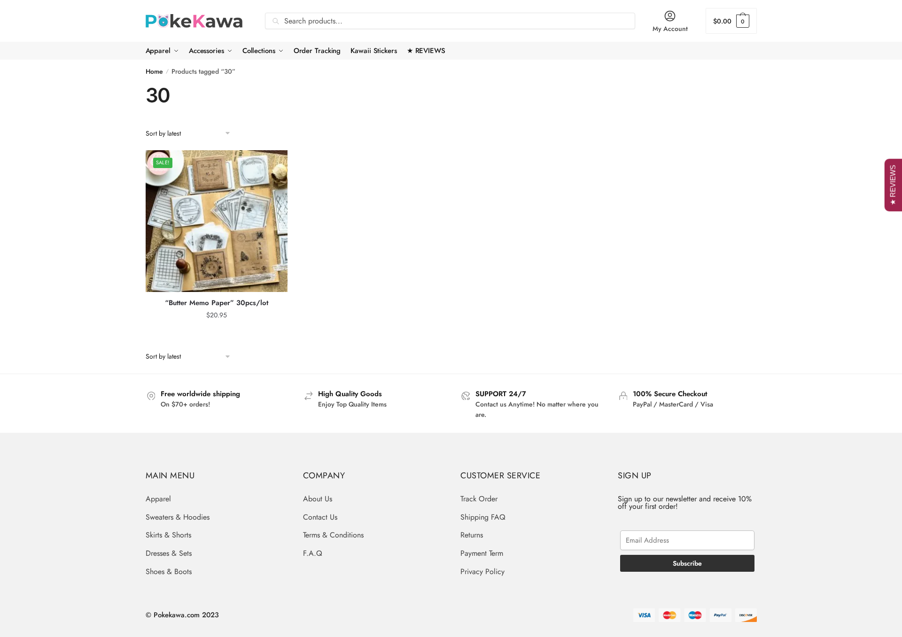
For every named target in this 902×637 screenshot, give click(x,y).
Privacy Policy (482, 571)
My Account (670, 28)
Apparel (158, 498)
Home (154, 71)
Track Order (479, 498)
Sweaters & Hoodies (178, 517)
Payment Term (481, 553)
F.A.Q (312, 553)
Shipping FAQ (482, 517)
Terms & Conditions (333, 535)
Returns (471, 535)
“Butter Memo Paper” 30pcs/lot (216, 303)
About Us (317, 498)
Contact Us (320, 517)
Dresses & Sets (169, 553)
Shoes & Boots (169, 571)
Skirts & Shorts (168, 535)
